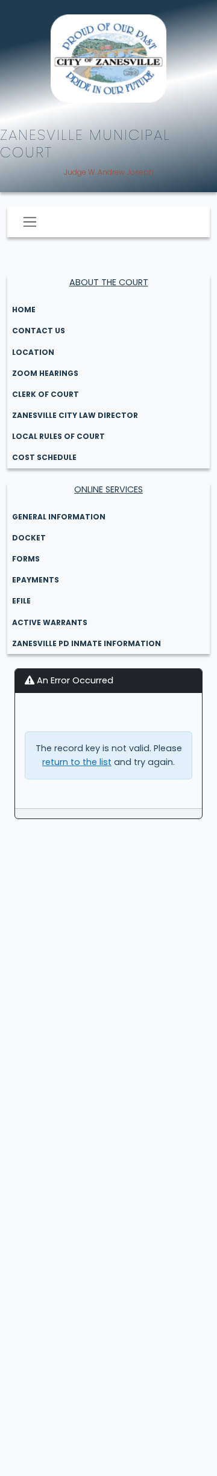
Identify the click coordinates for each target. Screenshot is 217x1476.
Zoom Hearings (45, 373)
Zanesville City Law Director (75, 415)
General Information (58, 517)
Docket (29, 538)
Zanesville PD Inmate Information (86, 643)
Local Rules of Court (58, 436)
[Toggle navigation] (29, 221)
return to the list (77, 762)
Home (24, 309)
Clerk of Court (45, 394)
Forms (26, 559)
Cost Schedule (44, 457)
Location (33, 352)
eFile (21, 601)
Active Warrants (49, 622)
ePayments (35, 580)
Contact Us (38, 330)
